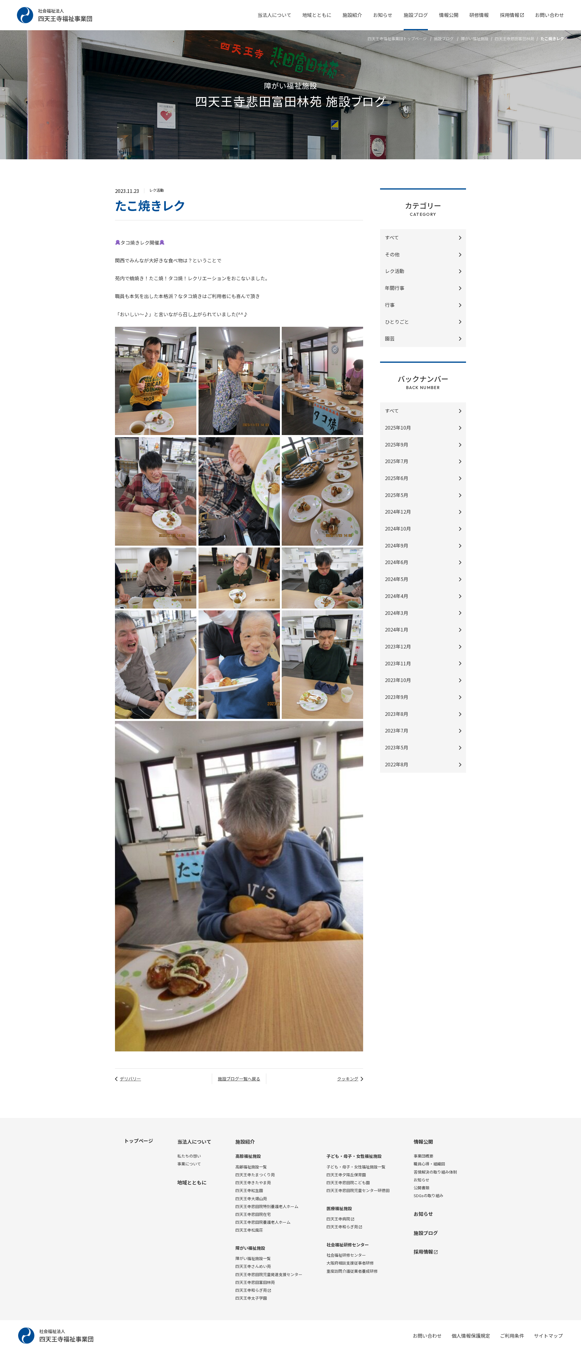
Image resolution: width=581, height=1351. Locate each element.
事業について (189, 1164)
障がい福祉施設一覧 (253, 1258)
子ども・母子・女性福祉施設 (354, 1156)
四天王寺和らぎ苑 (251, 1290)
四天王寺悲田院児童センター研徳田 (358, 1190)
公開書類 (421, 1187)
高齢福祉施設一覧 (251, 1167)
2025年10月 (398, 427)
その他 (392, 254)
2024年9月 (396, 545)
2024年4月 (396, 595)
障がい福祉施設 (474, 38)
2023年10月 (398, 680)
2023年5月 (396, 747)
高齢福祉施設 (248, 1156)
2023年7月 (396, 730)
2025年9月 (396, 444)
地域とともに (316, 14)
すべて (392, 237)
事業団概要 (423, 1156)
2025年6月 (396, 478)
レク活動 (394, 270)
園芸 (390, 338)
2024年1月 (396, 629)
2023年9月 (396, 696)
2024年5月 (396, 579)
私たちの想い (189, 1156)
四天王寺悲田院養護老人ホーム (262, 1222)
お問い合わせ (549, 14)
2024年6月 (396, 562)
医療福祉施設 (339, 1208)
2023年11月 (398, 663)
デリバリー (130, 1079)
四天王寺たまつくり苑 (255, 1174)
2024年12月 (398, 511)
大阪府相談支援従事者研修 (350, 1263)
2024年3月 (396, 612)
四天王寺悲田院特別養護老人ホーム (266, 1206)
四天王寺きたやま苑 (253, 1182)
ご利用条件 (512, 1335)
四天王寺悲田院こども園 (348, 1182)
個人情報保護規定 (470, 1335)
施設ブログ (416, 14)
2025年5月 (396, 495)
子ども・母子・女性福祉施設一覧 (356, 1167)
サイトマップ (548, 1335)
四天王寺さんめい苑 (253, 1266)
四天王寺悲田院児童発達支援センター (268, 1274)
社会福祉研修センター (348, 1245)
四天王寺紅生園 (249, 1190)
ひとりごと (397, 321)
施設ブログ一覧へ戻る (239, 1079)
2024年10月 (398, 528)
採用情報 (509, 14)
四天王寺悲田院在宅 (253, 1214)
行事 (390, 304)
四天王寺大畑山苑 (251, 1198)
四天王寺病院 (338, 1219)
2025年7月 (396, 461)
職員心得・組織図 (429, 1164)
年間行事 (394, 287)
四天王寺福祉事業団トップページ (397, 38)
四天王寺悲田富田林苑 (255, 1282)
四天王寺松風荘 (249, 1230)
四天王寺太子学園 (251, 1298)
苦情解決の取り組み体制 (435, 1172)
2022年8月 (396, 764)
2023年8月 (396, 713)
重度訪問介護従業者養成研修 (352, 1271)
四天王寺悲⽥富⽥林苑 (514, 38)
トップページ (138, 1140)
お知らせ (382, 14)
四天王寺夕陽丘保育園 (346, 1174)
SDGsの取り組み (428, 1195)
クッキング (347, 1079)
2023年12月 (398, 646)
